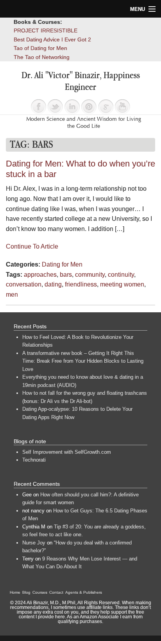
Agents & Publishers (83, 592)
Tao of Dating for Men (40, 48)
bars (66, 274)
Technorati (34, 460)
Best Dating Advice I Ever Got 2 (52, 39)
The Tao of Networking (42, 57)
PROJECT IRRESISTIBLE (45, 30)
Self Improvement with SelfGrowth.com (66, 452)
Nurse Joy (33, 543)
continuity (121, 274)
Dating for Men (62, 264)
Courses (39, 592)
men (12, 294)
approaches (40, 274)
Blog (26, 592)
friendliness (81, 284)
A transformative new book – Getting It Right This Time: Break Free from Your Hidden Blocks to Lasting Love (82, 361)
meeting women (122, 284)
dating (53, 284)
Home (15, 592)
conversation (23, 284)
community (90, 274)
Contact (56, 592)
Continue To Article (32, 246)
